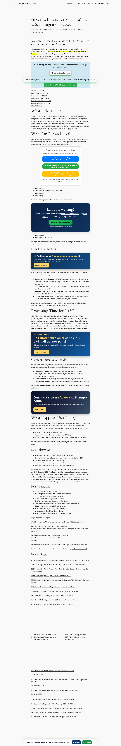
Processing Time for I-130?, (41, 98)
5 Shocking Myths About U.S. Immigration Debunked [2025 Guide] (54, 591)
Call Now (77, 742)
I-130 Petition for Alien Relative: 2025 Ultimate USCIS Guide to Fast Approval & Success (59, 680)
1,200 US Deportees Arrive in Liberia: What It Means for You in (53, 700)
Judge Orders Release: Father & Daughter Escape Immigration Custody (56, 708)
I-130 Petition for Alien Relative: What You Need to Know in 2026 (54, 690)
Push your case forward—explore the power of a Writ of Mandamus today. (60, 159)
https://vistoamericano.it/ (78, 549)
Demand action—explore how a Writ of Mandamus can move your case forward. (60, 166)
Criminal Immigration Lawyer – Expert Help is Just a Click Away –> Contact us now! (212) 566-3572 (60, 80)
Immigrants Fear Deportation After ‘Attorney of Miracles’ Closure (54, 704)
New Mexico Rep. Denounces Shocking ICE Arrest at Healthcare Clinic (56, 712)
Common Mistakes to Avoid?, (41, 101)
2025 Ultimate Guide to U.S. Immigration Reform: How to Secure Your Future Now (60, 560)
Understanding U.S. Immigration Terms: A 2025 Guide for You (52, 595)
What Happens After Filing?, (41, 103)
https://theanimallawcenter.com (77, 545)
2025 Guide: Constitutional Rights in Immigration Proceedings (53, 587)
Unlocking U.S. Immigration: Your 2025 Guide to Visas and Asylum (54, 600)
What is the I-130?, (38, 91)
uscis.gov (46, 518)
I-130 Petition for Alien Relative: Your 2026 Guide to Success (52, 671)
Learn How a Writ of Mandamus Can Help (60, 85)
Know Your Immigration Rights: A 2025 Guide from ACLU (51, 576)
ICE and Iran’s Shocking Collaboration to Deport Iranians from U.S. (54, 717)
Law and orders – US (27, 3)
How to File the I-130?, (39, 96)
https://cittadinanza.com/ (74, 522)
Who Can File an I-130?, (39, 93)
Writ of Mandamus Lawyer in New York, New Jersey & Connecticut (63, 29)
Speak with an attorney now (60, 222)
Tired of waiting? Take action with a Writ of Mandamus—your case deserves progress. (60, 174)
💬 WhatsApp (87, 742)
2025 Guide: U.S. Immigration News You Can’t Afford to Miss (52, 604)
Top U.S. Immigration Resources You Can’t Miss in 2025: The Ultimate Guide (58, 565)
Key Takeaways (36, 106)
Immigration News (38, 32)
